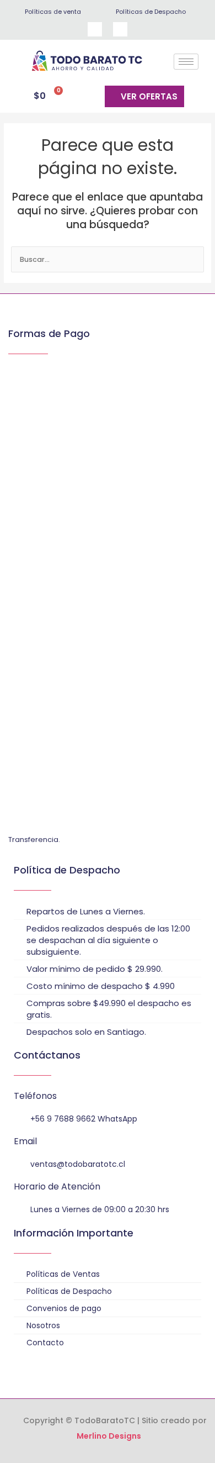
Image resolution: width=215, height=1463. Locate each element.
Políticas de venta (53, 11)
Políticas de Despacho (151, 11)
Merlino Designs (109, 1435)
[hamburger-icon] (186, 62)
